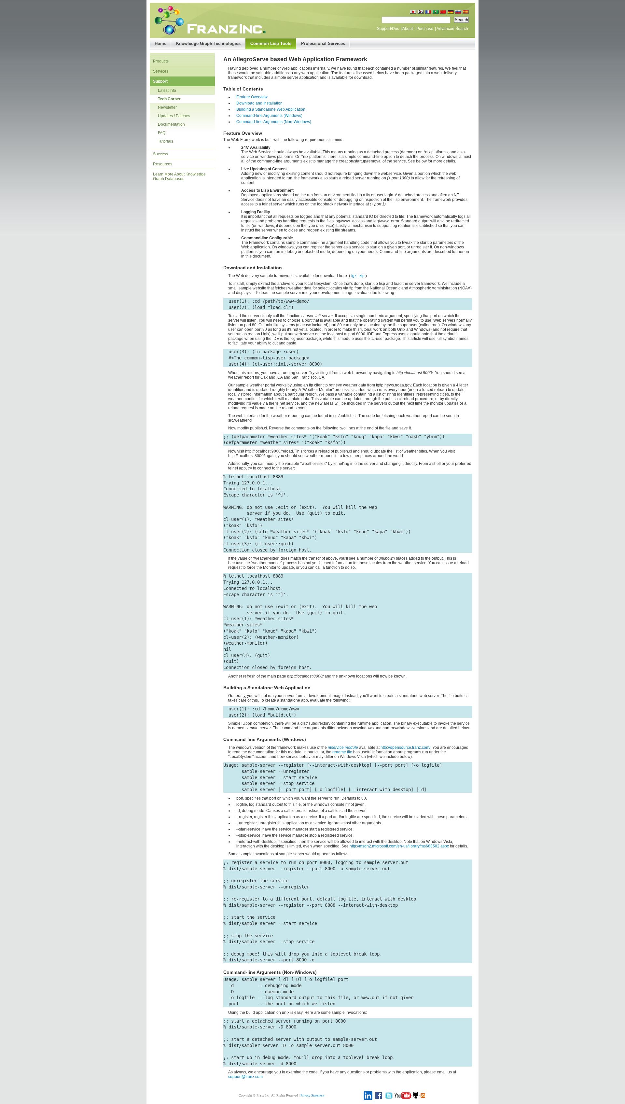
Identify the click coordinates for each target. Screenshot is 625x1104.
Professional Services (323, 43)
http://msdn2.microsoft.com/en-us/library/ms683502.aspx (399, 846)
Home (160, 43)
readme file (342, 752)
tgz (353, 275)
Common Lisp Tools (270, 43)
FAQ (161, 133)
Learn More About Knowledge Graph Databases (179, 176)
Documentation (171, 124)
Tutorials (165, 141)
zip (362, 275)
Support (160, 81)
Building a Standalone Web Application (270, 109)
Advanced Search (452, 28)
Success (160, 154)
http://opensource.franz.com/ (405, 747)
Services (160, 71)
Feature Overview (252, 97)
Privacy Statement (312, 1095)
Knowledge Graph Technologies (208, 43)
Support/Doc (388, 28)
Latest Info (167, 90)
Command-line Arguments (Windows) (269, 115)
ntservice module (343, 747)
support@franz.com (245, 1076)
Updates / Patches (174, 116)
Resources (162, 164)
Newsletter (167, 107)
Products (161, 61)
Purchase (424, 28)
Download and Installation (259, 103)
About (407, 28)
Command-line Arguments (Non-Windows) (273, 121)
